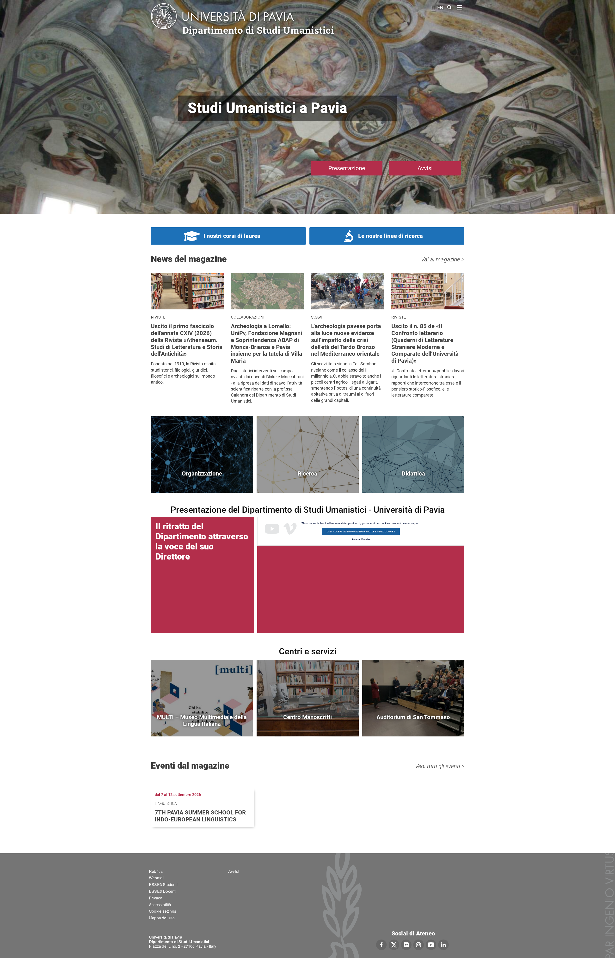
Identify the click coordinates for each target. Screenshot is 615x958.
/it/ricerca (307, 481)
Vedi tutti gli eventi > (439, 766)
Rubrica (156, 871)
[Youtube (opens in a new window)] (431, 944)
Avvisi (425, 168)
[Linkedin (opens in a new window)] (443, 944)
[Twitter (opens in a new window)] (393, 944)
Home (459, 7)
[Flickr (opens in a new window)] (406, 944)
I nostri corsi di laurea (231, 236)
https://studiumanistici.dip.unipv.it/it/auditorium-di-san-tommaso (413, 725)
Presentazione (346, 168)
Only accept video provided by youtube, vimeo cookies (361, 531)
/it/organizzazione (202, 481)
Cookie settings (162, 911)
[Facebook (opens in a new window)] (381, 944)
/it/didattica (413, 481)
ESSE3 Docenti (163, 891)
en (440, 7)
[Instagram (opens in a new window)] (418, 944)
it (433, 7)
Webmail (156, 877)
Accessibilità (160, 904)
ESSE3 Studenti (163, 884)
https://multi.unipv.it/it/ (202, 725)
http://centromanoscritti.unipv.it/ (307, 725)
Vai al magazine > (442, 259)
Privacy (155, 898)
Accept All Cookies (361, 539)
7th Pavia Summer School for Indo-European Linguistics (200, 816)
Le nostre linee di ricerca (390, 236)
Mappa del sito (162, 918)
